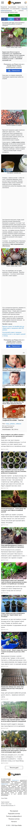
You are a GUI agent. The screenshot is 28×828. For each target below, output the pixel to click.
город (7, 423)
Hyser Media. (18, 825)
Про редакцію (14, 811)
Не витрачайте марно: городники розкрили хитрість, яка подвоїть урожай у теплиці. (13, 334)
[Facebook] (4, 19)
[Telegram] (11, 19)
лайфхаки (18, 423)
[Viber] (17, 19)
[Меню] (2, 3)
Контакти (14, 821)
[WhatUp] (23, 19)
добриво (12, 423)
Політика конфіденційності (14, 816)
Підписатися (16, 70)
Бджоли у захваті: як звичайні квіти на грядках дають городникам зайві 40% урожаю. (13, 328)
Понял (14, 15)
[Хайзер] (14, 2)
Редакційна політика (14, 813)
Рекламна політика (14, 819)
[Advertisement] (14, 94)
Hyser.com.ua (15, 780)
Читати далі (14, 767)
